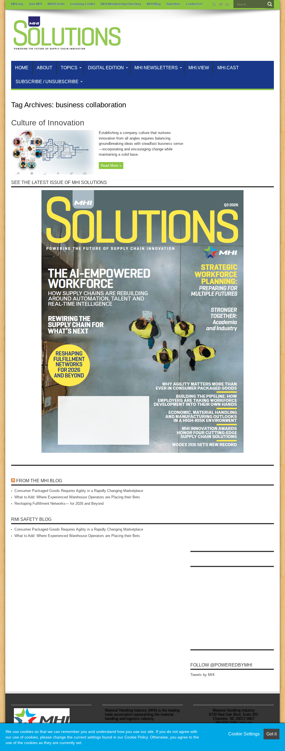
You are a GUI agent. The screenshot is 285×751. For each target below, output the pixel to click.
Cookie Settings (244, 734)
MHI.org (17, 4)
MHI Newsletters (156, 67)
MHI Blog (154, 4)
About (44, 67)
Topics (69, 67)
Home (21, 67)
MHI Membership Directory (121, 4)
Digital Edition (106, 67)
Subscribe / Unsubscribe (47, 81)
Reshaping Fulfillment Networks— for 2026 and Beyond (59, 503)
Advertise (173, 4)
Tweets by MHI (202, 675)
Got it (271, 734)
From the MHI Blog (39, 480)
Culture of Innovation (47, 122)
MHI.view (198, 67)
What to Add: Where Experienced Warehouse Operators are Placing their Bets (77, 497)
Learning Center (82, 4)
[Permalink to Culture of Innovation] (53, 173)
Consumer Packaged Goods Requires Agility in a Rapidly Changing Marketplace (78, 491)
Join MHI (35, 4)
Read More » (111, 165)
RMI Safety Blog (31, 519)
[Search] (270, 4)
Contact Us (194, 4)
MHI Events (56, 4)
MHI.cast (228, 67)
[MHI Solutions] (66, 47)
